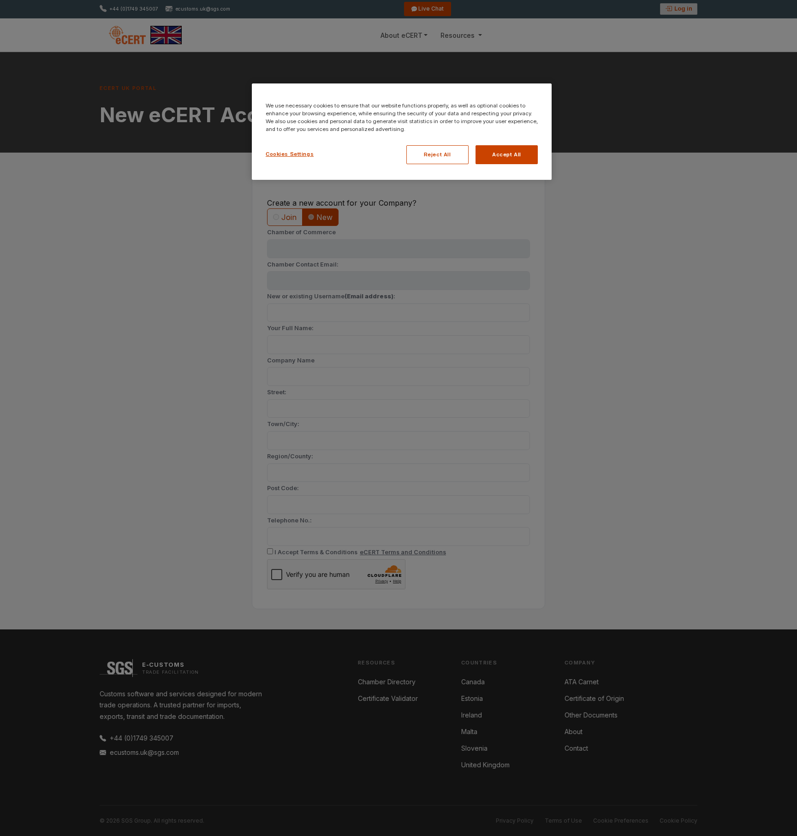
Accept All (506, 154)
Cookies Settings (290, 154)
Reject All (437, 154)
